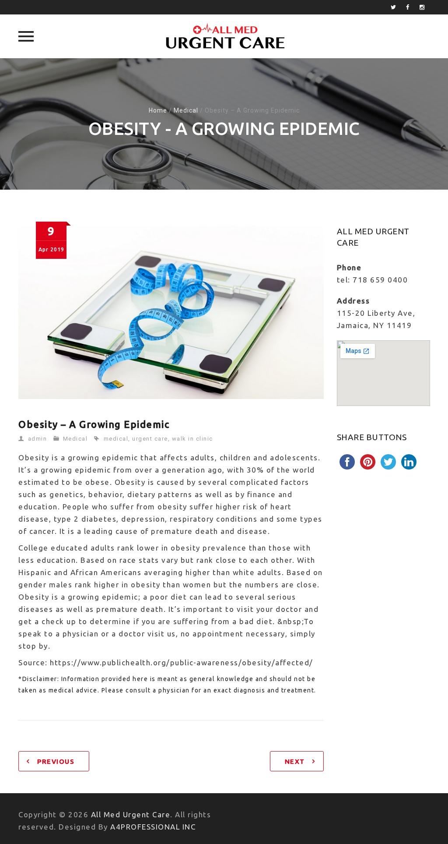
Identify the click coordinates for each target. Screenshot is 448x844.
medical (116, 438)
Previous (55, 761)
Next (295, 761)
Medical (186, 110)
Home (158, 110)
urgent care (150, 438)
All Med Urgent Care (131, 814)
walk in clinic (192, 438)
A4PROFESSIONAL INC (153, 827)
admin (37, 438)
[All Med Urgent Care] (224, 36)
